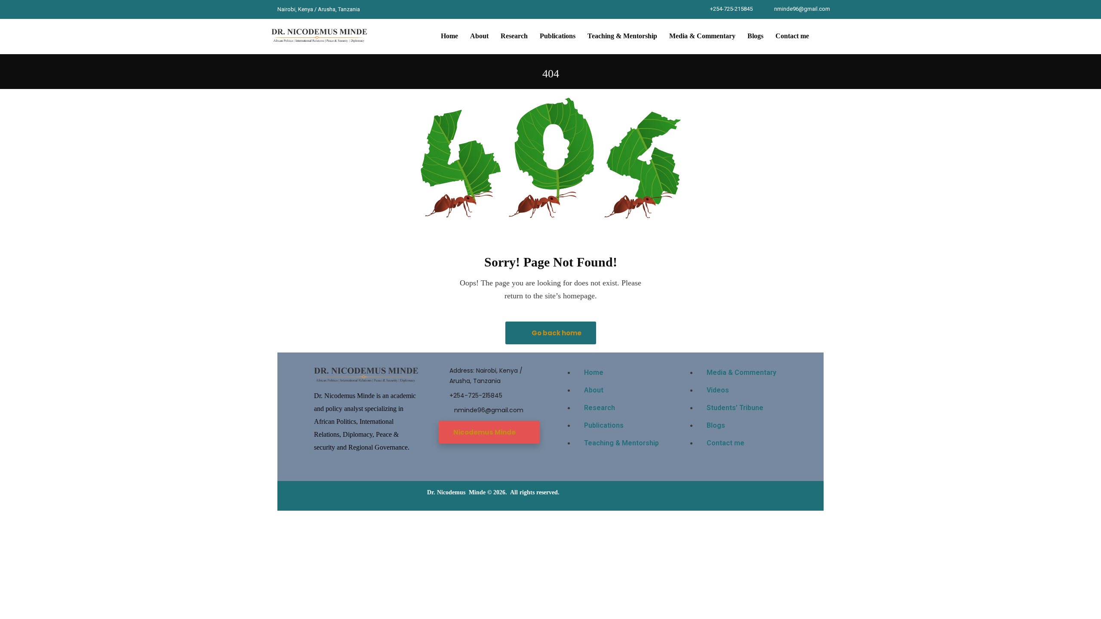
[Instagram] (403, 9)
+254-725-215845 (731, 9)
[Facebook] (372, 9)
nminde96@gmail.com (802, 9)
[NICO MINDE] (319, 36)
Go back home (555, 332)
